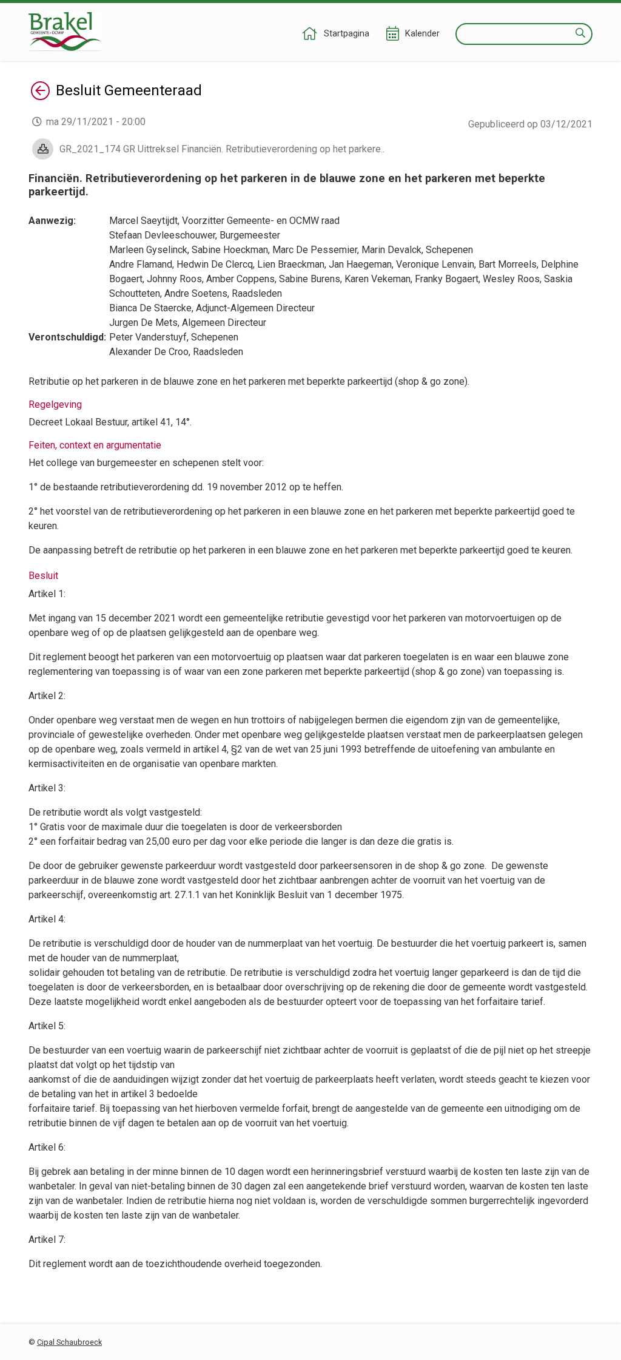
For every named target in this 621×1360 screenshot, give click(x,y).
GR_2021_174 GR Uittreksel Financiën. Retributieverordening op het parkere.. (221, 149)
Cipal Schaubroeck (69, 1342)
